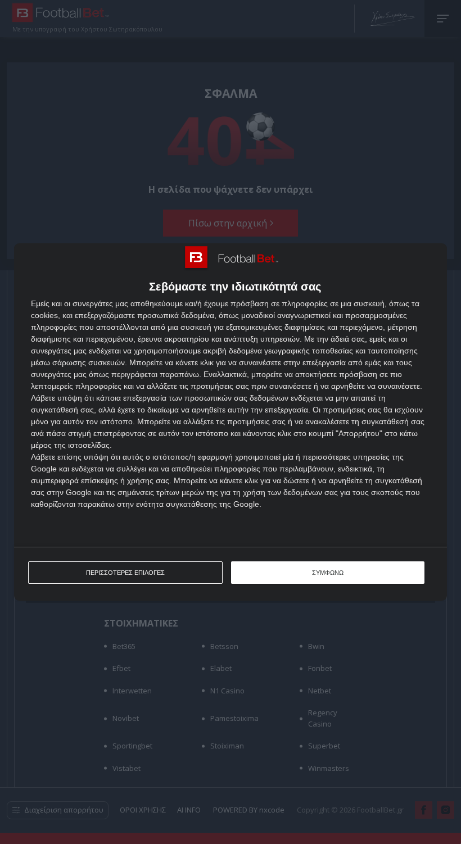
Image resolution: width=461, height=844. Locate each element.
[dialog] (230, 422)
